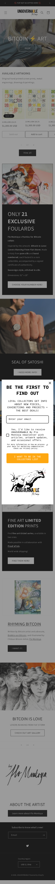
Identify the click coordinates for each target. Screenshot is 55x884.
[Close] (50, 383)
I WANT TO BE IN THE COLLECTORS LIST (27, 458)
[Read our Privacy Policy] (47, 445)
